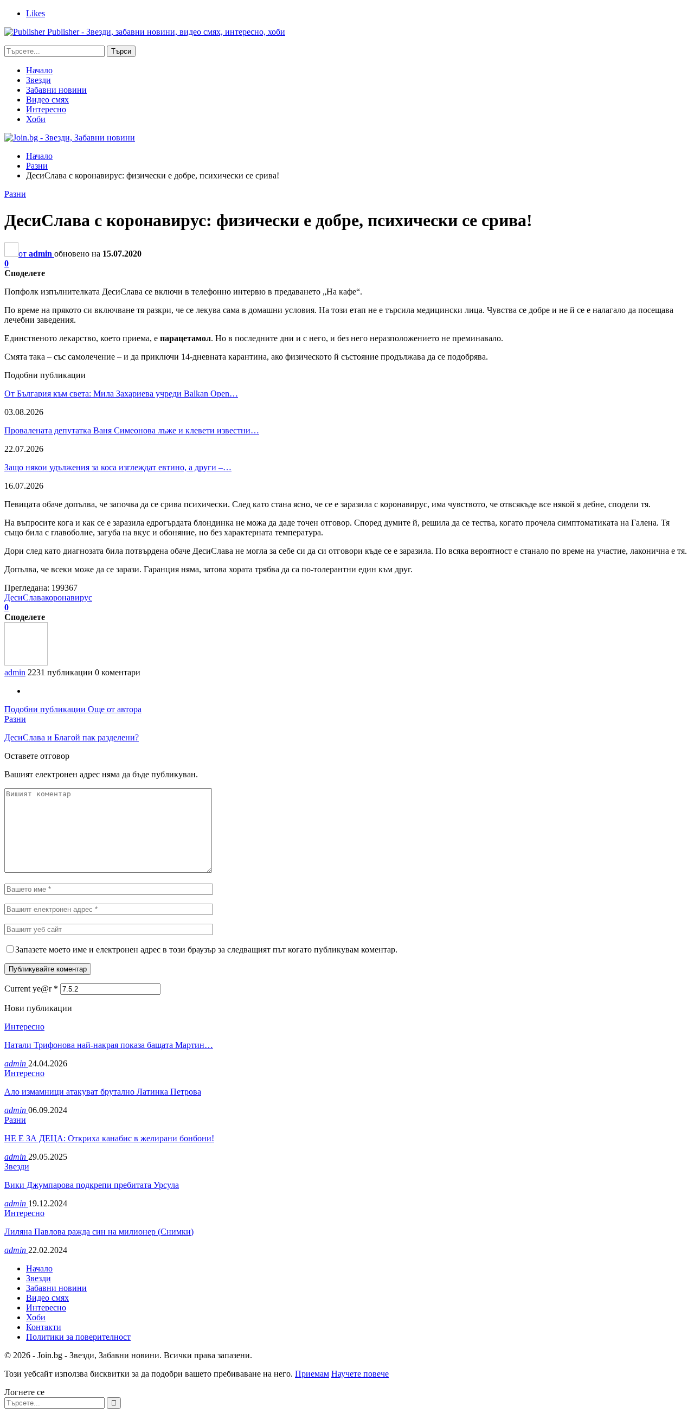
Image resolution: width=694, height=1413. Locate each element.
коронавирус (68, 597)
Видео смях (47, 99)
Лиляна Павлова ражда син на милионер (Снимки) (99, 1231)
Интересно (46, 109)
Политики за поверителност (78, 1336)
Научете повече (360, 1373)
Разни (15, 194)
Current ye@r (31, 988)
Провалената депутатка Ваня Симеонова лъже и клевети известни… (131, 430)
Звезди (38, 80)
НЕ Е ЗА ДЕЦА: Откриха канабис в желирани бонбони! (109, 1138)
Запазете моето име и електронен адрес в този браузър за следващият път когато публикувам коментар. (206, 949)
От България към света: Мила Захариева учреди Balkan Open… (121, 393)
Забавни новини (56, 89)
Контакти (43, 1327)
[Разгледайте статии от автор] (26, 662)
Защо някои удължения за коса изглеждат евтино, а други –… (118, 467)
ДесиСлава (24, 597)
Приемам (312, 1373)
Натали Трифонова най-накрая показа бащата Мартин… (108, 1045)
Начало (39, 70)
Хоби (36, 119)
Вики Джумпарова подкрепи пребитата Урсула (91, 1185)
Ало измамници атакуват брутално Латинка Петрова (102, 1091)
